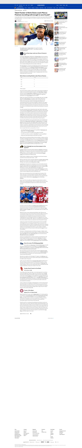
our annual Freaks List (29, 295)
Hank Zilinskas (35, 177)
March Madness (17, 436)
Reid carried (39, 260)
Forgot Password (62, 434)
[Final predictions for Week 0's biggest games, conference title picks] (56, 39)
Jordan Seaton (33, 166)
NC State (39, 237)
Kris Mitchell (33, 121)
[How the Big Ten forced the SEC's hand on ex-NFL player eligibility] (56, 34)
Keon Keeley (41, 91)
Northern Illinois (38, 56)
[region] (61, 15)
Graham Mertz (33, 233)
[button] (66, 8)
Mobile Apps (17, 437)
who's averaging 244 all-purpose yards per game (28, 248)
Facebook (51, 434)
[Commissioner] (43, 441)
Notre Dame (27, 56)
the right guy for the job (33, 57)
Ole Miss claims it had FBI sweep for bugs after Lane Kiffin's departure (63, 58)
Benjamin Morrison (41, 139)
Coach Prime (22, 163)
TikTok (51, 432)
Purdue (46, 138)
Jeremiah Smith (36, 240)
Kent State (43, 263)
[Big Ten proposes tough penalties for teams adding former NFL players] (56, 49)
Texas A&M (24, 233)
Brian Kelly (24, 65)
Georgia (45, 273)
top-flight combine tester (41, 277)
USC (31, 270)
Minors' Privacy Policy (36, 433)
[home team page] (21, 53)
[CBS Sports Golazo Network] (48, 440)
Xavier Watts (22, 141)
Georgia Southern (42, 246)
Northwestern (43, 129)
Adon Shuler (37, 142)
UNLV (38, 162)
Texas (42, 227)
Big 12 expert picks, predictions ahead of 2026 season (63, 27)
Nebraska (40, 149)
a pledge (29, 275)
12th (33, 68)
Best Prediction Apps (18, 435)
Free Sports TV (17, 433)
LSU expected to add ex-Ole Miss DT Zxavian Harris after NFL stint (63, 53)
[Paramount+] (37, 441)
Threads (51, 436)
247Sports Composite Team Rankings (37, 67)
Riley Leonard (29, 110)
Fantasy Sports (17, 432)
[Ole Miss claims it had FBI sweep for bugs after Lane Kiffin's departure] (56, 60)
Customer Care (44, 432)
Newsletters (61, 432)
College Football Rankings (18, 10)
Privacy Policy (35, 432)
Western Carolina (43, 251)
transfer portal (26, 49)
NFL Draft (28, 139)
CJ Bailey (44, 239)
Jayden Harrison (39, 121)
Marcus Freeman (25, 57)
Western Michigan (31, 130)
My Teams (61, 433)
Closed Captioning (35, 434)
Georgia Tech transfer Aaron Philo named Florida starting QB (62, 69)
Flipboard (51, 437)
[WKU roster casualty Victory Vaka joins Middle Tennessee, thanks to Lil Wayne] (56, 65)
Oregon (21, 247)
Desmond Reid (39, 243)
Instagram (52, 433)
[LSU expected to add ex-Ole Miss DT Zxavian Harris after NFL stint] (56, 54)
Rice (33, 162)
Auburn (38, 94)
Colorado (29, 146)
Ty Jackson (41, 275)
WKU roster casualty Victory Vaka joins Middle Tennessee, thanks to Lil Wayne (63, 64)
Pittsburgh (37, 247)
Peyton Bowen (29, 93)
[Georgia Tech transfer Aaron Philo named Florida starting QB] (56, 70)
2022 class (43, 256)
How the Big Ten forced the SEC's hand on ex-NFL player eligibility (62, 33)
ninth (37, 68)
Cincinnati (34, 260)
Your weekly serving (23, 48)
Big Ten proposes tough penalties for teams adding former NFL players (63, 48)
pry (42, 94)
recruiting (21, 49)
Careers (25, 432)
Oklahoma (35, 93)
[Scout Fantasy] (52, 442)
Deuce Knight (29, 95)
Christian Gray (30, 142)
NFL (28, 156)
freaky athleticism (28, 98)
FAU (35, 162)
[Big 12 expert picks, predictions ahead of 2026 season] (56, 28)
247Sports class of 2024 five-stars (39, 205)
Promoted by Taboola (50, 318)
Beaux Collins (28, 121)
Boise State (33, 245)
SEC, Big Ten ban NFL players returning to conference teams (62, 43)
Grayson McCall (30, 239)
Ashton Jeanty (42, 245)
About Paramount (26, 433)
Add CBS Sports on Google (25, 313)
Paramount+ (25, 434)
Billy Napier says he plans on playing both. (27, 234)
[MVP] (48, 441)
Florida (25, 209)
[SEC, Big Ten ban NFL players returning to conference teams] (56, 44)
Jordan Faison (22, 114)
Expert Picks (24, 10)
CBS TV (25, 435)
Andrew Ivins (19, 20)
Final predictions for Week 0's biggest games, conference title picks (63, 38)
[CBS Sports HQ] (39, 440)
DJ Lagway (28, 209)
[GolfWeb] (57, 442)
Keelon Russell (34, 292)
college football (30, 48)
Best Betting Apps (17, 434)
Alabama (45, 91)
